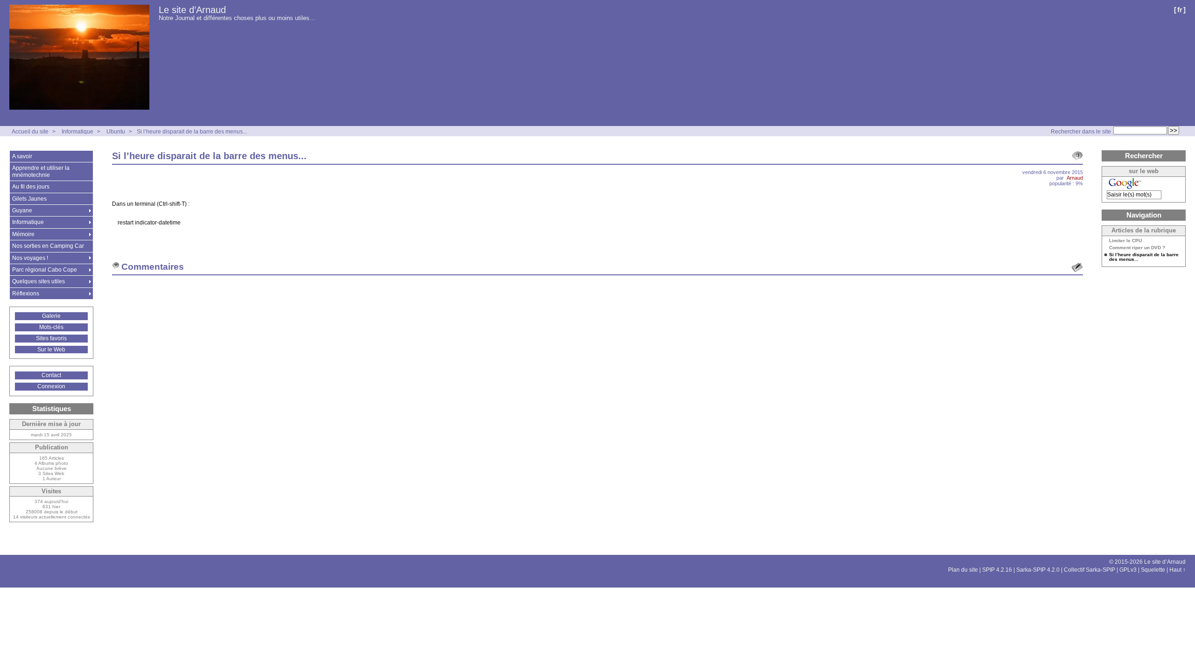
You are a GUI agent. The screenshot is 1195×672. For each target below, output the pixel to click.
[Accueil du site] (79, 58)
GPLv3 (1128, 570)
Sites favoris (51, 338)
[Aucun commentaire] (1077, 155)
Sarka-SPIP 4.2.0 (1038, 570)
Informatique (77, 131)
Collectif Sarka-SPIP (1089, 570)
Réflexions (25, 293)
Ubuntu (115, 131)
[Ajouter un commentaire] (1077, 267)
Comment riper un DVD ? (1137, 247)
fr (1179, 10)
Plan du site (963, 570)
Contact (51, 375)
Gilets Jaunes (29, 199)
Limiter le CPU (1125, 240)
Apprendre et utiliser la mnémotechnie (41, 171)
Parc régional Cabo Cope (44, 269)
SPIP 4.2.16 (997, 570)
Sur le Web (51, 349)
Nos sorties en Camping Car (48, 246)
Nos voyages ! (30, 258)
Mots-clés (51, 327)
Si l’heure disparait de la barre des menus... (192, 131)
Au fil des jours (30, 186)
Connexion (51, 386)
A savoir (22, 156)
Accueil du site (30, 131)
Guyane (22, 210)
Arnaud (1075, 178)
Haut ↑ (1177, 570)
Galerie (51, 316)
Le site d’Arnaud (192, 10)
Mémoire (23, 234)
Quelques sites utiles (38, 281)
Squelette (1153, 570)
